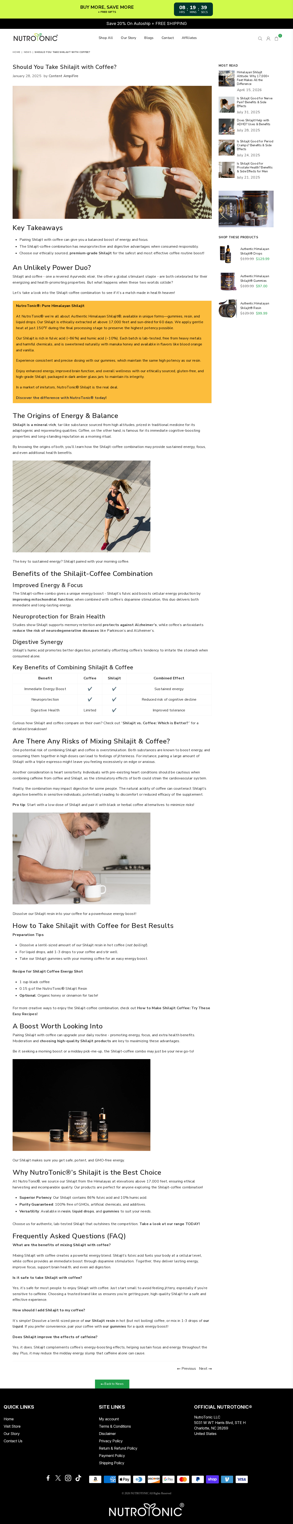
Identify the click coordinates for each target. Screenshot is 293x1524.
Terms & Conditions (115, 1426)
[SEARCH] (260, 38)
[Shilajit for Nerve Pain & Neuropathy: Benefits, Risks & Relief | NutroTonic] (227, 105)
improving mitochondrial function (43, 599)
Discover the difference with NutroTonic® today (61, 397)
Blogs (149, 37)
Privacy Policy (111, 1441)
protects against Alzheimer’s (130, 624)
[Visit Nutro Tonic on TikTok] (78, 1478)
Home (16, 52)
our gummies (114, 1326)
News (27, 52)
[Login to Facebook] (48, 1478)
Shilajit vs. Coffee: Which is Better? (156, 723)
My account (109, 1419)
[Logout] (268, 38)
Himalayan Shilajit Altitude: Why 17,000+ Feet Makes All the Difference (253, 78)
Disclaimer (107, 1433)
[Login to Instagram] (68, 1478)
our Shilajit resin (100, 1320)
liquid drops (83, 1211)
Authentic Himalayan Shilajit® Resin (254, 305)
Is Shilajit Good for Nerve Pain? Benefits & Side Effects (254, 102)
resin (66, 1211)
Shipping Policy (111, 1463)
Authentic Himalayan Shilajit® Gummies (254, 278)
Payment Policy (112, 1455)
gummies (111, 1211)
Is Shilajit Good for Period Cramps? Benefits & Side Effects (255, 145)
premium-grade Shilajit (91, 253)
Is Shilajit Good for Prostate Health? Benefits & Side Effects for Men (255, 168)
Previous (188, 1368)
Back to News (114, 1384)
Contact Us (13, 1441)
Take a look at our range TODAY (169, 1223)
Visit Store (12, 1426)
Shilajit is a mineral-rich (34, 424)
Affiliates (189, 37)
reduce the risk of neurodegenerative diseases (56, 630)
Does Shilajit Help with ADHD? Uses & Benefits (254, 122)
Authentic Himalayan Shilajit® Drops (254, 251)
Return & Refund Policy (118, 1448)
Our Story (128, 37)
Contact (168, 37)
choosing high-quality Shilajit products (75, 1041)
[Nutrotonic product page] (58, 1478)
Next (204, 1368)
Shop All (106, 37)
